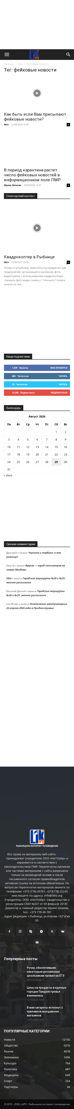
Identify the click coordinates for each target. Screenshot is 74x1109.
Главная (9, 64)
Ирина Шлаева (12, 185)
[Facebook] (9, 932)
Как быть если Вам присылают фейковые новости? (35, 117)
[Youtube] (37, 942)
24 (8, 462)
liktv (6, 124)
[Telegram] (41, 932)
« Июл (8, 475)
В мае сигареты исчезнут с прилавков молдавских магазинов (45, 1011)
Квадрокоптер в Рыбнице (29, 257)
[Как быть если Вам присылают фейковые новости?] (37, 93)
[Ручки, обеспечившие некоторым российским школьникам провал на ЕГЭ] (14, 973)
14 (46, 447)
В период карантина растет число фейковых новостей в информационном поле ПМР (32, 175)
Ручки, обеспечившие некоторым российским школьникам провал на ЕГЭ (45, 971)
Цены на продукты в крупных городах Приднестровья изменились (46, 991)
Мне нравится (58, 367)
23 (65, 454)
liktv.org (61, 854)
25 (18, 462)
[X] (52, 932)
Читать (63, 376)
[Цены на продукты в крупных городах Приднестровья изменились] (14, 992)
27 (37, 462)
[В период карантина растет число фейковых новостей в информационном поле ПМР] (37, 148)
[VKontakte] (63, 932)
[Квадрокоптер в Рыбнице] (37, 228)
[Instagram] (20, 931)
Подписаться (59, 392)
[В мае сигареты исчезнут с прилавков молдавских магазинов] (14, 1012)
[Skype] (31, 932)
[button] (6, 54)
